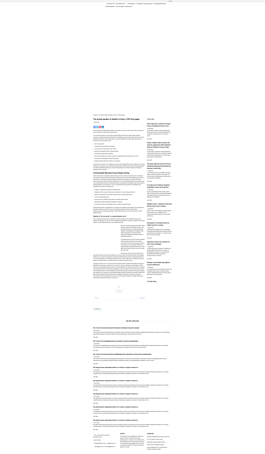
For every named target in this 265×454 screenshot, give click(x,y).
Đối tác (120, 6)
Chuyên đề (110, 6)
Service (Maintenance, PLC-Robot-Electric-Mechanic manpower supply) (157, 448)
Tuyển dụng (160, 3)
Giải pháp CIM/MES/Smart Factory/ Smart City (158, 436)
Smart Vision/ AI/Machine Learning (155, 444)
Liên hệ (128, 6)
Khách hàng (148, 3)
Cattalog (170, 1)
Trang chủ (95, 115)
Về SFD (111, 3)
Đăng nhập (142, 298)
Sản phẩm (120, 3)
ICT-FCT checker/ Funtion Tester (155, 439)
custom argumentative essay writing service (129, 164)
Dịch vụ (131, 3)
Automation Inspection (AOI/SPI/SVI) (156, 442)
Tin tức (139, 3)
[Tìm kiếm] (133, 6)
